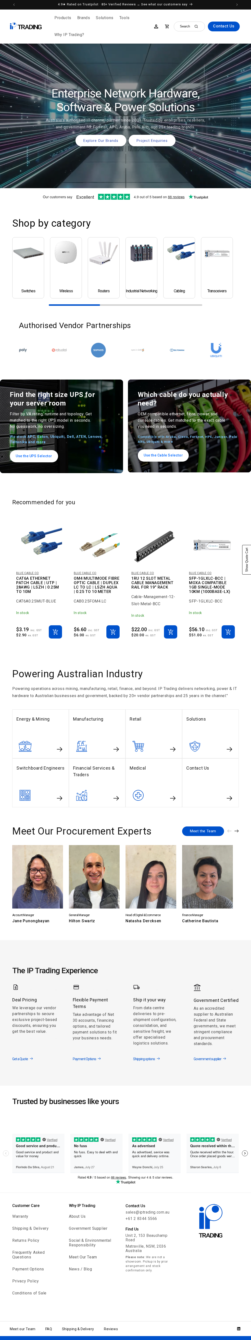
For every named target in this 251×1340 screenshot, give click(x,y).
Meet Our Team (83, 1257)
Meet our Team (23, 1329)
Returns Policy (25, 1240)
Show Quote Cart (247, 560)
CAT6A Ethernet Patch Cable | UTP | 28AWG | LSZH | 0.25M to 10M (37, 585)
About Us (77, 1216)
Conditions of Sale (29, 1293)
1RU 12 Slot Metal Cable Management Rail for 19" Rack (152, 583)
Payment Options (28, 1269)
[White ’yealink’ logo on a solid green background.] (179, 350)
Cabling (179, 291)
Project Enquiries (152, 140)
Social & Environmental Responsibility (90, 1242)
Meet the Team (203, 831)
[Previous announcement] (14, 4)
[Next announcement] (237, 4)
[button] (62, 18)
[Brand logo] (22, 350)
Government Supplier (88, 1228)
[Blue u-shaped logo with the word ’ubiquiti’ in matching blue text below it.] (140, 350)
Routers (104, 291)
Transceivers (216, 291)
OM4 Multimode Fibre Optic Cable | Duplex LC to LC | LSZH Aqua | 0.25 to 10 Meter (96, 585)
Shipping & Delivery (30, 1228)
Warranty (20, 1216)
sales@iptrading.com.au (147, 1212)
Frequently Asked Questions (28, 1254)
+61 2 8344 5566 (141, 1218)
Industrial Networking (141, 291)
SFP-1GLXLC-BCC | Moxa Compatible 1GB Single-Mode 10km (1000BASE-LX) (209, 585)
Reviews (111, 1329)
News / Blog (80, 1269)
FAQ (48, 1329)
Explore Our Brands (100, 140)
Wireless (66, 291)
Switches (28, 291)
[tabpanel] (28, 267)
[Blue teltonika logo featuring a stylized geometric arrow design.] (101, 350)
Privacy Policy (25, 1281)
